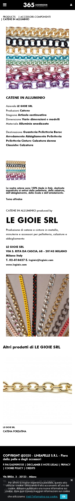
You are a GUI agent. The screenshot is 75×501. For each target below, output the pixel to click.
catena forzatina (14, 431)
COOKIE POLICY (14, 468)
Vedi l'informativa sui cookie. (42, 496)
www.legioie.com (16, 265)
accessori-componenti (35, 17)
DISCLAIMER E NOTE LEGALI (42, 465)
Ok (63, 496)
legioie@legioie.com (41, 260)
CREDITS (30, 468)
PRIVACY (65, 465)
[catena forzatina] (37, 390)
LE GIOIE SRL (24, 106)
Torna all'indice (14, 199)
